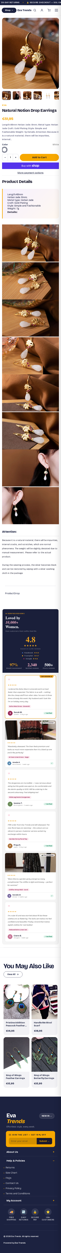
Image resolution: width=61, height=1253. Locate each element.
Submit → (44, 1141)
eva (4, 105)
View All (11, 974)
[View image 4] (37, 95)
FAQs (8, 1178)
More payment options (30, 172)
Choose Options (46, 1014)
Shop (8, 10)
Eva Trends (20, 1243)
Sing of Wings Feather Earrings (15, 1077)
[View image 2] (16, 95)
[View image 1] (6, 95)
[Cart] (49, 10)
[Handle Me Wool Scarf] (44, 1002)
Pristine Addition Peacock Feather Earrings (15, 1024)
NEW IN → (47, 1116)
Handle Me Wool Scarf (43, 1024)
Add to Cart (39, 157)
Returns (10, 1167)
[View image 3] (27, 95)
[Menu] (56, 10)
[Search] (34, 10)
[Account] (41, 10)
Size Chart (11, 1172)
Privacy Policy (13, 1188)
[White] (4, 149)
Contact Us (12, 1183)
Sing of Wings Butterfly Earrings (44, 1077)
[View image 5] (48, 95)
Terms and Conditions (18, 1193)
